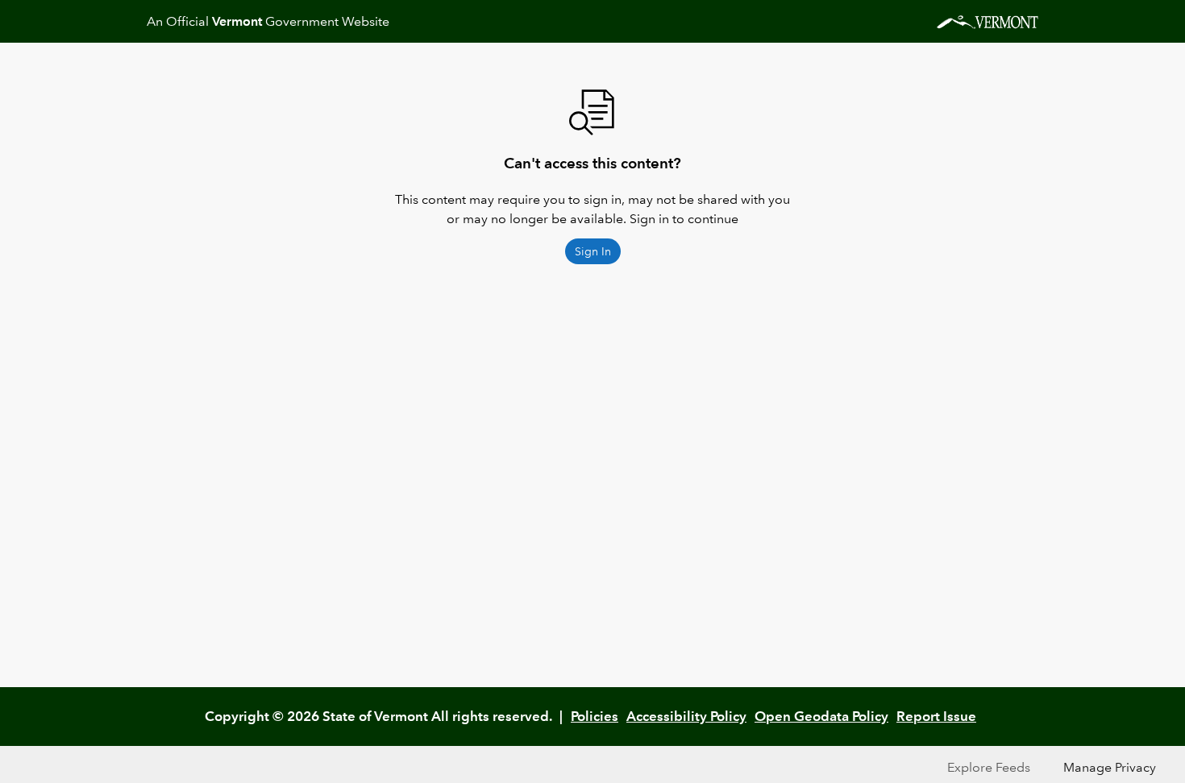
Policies (594, 716)
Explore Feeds (988, 767)
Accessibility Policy (686, 716)
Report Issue (936, 716)
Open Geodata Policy (821, 716)
